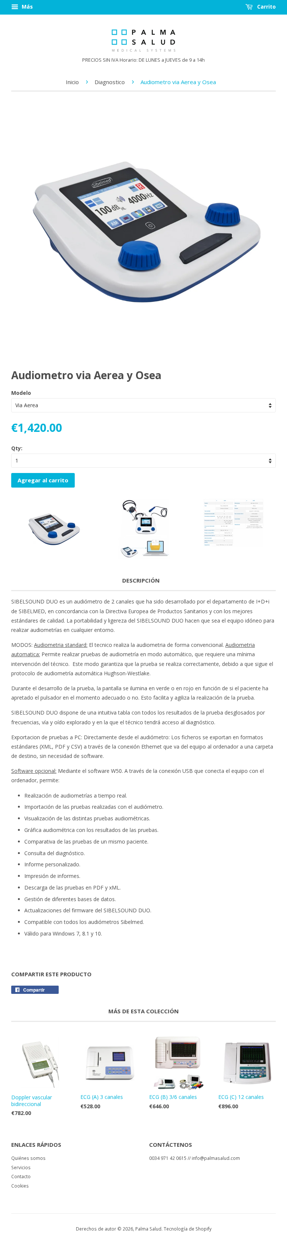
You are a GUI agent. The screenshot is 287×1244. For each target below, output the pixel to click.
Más (26, 6)
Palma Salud (148, 1229)
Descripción (141, 580)
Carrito (266, 6)
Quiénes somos (28, 1158)
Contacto (21, 1176)
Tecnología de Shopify (188, 1229)
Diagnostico (110, 82)
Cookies (20, 1186)
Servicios (21, 1167)
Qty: (16, 448)
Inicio (72, 82)
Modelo (21, 392)
